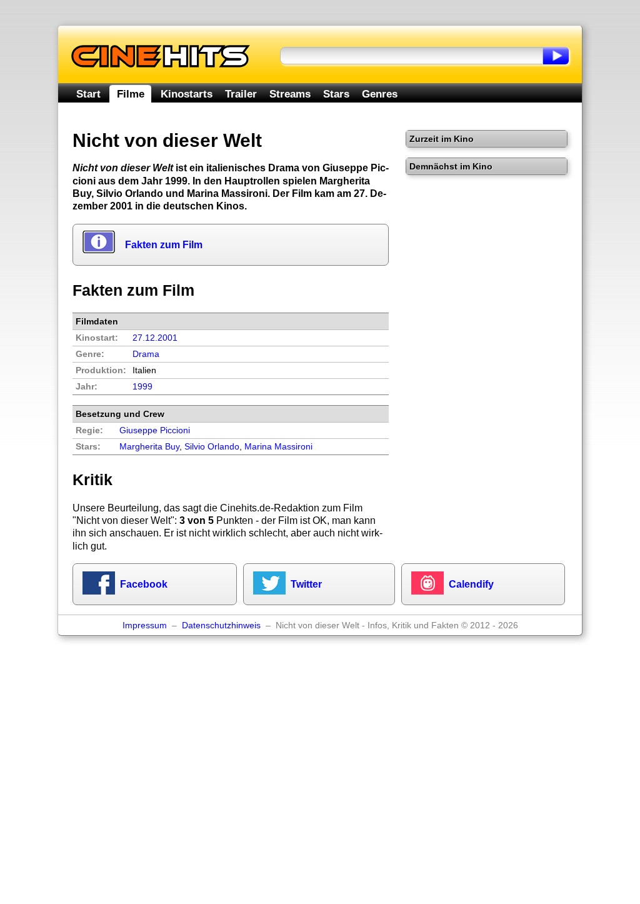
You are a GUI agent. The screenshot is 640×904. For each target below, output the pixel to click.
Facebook (144, 584)
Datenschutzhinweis (221, 625)
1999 (142, 386)
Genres (380, 94)
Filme (130, 94)
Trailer (241, 94)
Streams (290, 94)
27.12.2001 (155, 338)
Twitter (306, 584)
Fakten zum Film (163, 244)
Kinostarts (186, 94)
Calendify (471, 584)
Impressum (144, 625)
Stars (336, 94)
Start (88, 94)
